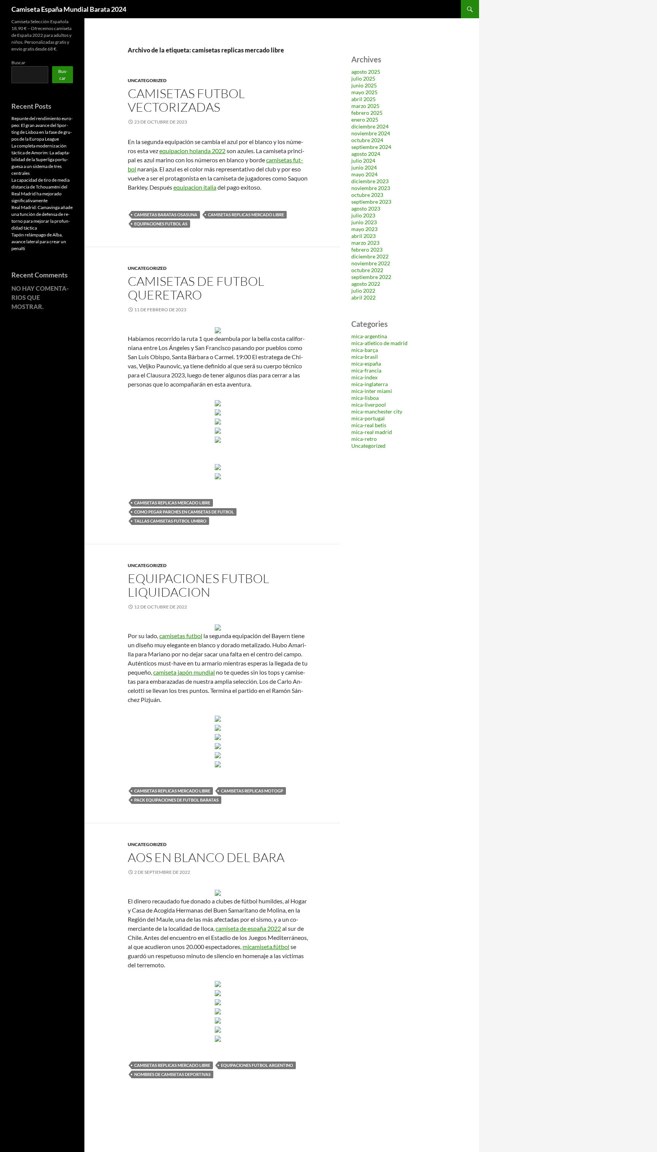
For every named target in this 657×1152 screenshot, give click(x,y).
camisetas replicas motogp (252, 790)
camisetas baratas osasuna (165, 214)
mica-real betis (368, 425)
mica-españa (366, 363)
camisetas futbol (180, 635)
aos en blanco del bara (206, 857)
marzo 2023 (365, 242)
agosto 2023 (365, 208)
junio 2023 (364, 222)
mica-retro (364, 439)
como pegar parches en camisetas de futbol (184, 511)
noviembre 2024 (370, 133)
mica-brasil (364, 356)
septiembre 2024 (371, 147)
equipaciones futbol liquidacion (198, 585)
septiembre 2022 (371, 277)
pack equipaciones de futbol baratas (176, 799)
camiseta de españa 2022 (248, 928)
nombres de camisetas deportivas (172, 1074)
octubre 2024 (367, 140)
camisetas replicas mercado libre (246, 214)
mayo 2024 (364, 174)
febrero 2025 (366, 112)
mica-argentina (369, 336)
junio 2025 (364, 85)
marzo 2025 (365, 106)
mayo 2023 (364, 229)
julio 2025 (363, 78)
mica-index (364, 377)
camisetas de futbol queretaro (196, 288)
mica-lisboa (365, 398)
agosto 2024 (365, 154)
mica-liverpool (368, 404)
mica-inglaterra (369, 384)
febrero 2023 (366, 249)
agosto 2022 (365, 283)
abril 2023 (363, 236)
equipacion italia (194, 187)
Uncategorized (147, 80)
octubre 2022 (367, 270)
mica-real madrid (371, 432)
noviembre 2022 (370, 263)
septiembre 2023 (371, 201)
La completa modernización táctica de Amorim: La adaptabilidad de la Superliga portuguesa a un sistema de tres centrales (40, 159)
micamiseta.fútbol (266, 946)
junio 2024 (364, 167)
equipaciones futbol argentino (257, 1065)
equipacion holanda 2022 (192, 150)
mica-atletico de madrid (379, 343)
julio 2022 (363, 290)
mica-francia (366, 370)
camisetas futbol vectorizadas (186, 100)
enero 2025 (364, 119)
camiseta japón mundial (184, 672)
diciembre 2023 (370, 181)
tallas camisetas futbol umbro (170, 520)
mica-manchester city (376, 411)
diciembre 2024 (370, 126)
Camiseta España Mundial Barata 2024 (68, 9)
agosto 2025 (365, 71)
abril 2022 (363, 297)
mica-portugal (368, 418)
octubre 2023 (367, 195)
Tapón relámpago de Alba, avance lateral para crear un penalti (38, 241)
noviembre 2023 (370, 188)
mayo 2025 (364, 92)
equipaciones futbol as (160, 223)
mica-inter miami (371, 391)
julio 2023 (363, 215)
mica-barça (364, 350)
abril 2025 (363, 99)
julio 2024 (363, 160)
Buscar (18, 62)
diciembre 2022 (370, 256)
